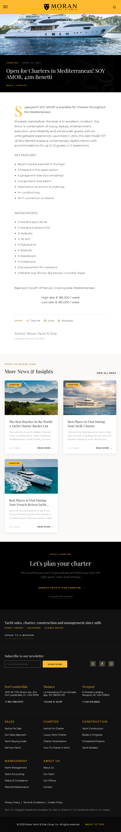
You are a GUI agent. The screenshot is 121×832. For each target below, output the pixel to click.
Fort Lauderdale (16, 686)
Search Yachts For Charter (60, 587)
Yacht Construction (92, 728)
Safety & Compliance (16, 780)
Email (51, 320)
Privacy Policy (12, 802)
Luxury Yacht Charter (54, 734)
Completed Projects (93, 741)
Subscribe (55, 664)
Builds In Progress (92, 734)
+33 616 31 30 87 (52, 701)
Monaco (49, 686)
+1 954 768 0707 (14, 701)
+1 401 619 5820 (91, 701)
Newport (88, 686)
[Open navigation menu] (5, 7)
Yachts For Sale (13, 728)
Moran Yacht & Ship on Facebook (102, 663)
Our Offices (49, 780)
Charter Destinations (54, 741)
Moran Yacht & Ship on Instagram (111, 663)
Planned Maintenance (17, 787)
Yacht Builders (90, 747)
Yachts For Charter (53, 728)
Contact (47, 787)
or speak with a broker (60, 596)
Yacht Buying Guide (15, 741)
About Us (48, 767)
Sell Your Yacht (13, 747)
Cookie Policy (55, 802)
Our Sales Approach (15, 734)
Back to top (94, 824)
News (9, 85)
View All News (106, 373)
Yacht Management (16, 767)
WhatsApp (67, 320)
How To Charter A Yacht (56, 747)
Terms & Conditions (34, 802)
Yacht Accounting (14, 774)
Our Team (48, 774)
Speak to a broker (19, 635)
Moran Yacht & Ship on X (92, 663)
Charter (21, 85)
